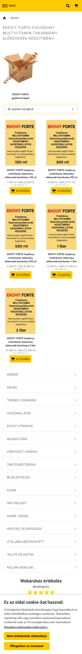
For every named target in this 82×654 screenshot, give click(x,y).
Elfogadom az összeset (26, 646)
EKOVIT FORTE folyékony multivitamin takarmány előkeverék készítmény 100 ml (20, 174)
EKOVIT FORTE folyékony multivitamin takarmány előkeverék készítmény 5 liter (20, 342)
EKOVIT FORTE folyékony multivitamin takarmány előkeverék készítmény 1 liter (61, 258)
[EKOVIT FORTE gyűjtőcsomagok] (20, 67)
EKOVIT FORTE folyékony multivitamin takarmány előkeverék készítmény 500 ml (20, 258)
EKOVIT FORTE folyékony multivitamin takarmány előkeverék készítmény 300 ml (61, 174)
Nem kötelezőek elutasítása (27, 636)
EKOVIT (15, 18)
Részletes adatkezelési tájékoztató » (26, 627)
